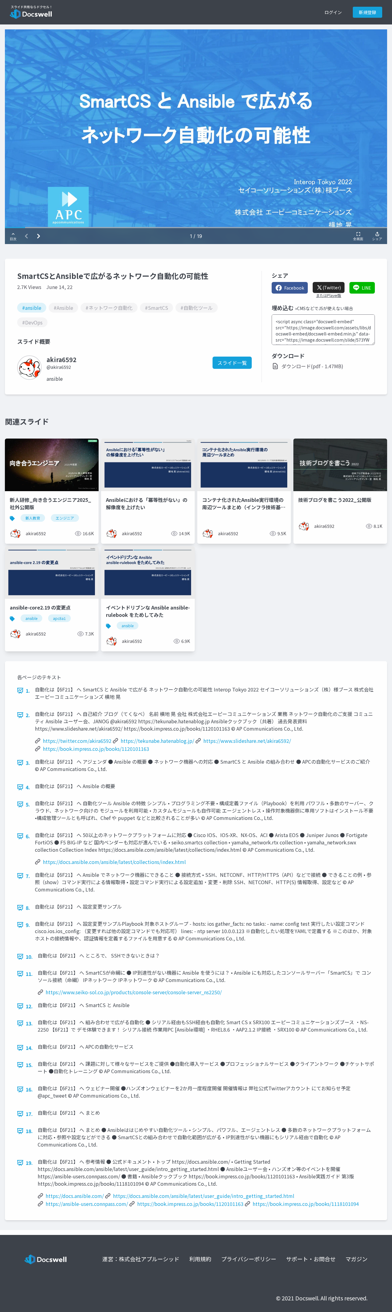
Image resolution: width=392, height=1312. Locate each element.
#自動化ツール (196, 307)
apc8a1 (59, 618)
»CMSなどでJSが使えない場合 (324, 308)
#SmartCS (156, 307)
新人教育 (32, 518)
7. (28, 876)
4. (28, 787)
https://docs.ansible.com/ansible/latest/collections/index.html (114, 861)
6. (28, 836)
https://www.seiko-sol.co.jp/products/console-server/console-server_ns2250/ (134, 992)
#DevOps (32, 322)
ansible (31, 618)
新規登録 (367, 12)
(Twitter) (331, 287)
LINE (366, 288)
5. (28, 804)
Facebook (294, 288)
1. (28, 690)
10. (29, 956)
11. (29, 973)
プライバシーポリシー (248, 1259)
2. (28, 715)
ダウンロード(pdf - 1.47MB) (312, 366)
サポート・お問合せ (311, 1259)
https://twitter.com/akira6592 (77, 740)
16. (29, 1089)
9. (28, 924)
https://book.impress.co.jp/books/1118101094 (306, 1203)
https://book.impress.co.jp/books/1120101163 (96, 748)
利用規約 (200, 1259)
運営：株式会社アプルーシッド (140, 1259)
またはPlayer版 (328, 295)
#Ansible (63, 307)
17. (29, 1113)
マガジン (356, 1259)
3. (28, 762)
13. (29, 1023)
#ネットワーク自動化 (109, 307)
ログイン (333, 12)
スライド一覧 (232, 362)
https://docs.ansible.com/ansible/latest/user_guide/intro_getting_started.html (203, 1195)
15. (29, 1065)
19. (29, 1162)
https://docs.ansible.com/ (75, 1195)
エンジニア (65, 518)
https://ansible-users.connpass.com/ (87, 1203)
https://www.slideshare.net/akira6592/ (247, 740)
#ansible (31, 307)
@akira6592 (59, 367)
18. (29, 1131)
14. (29, 1047)
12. (29, 1006)
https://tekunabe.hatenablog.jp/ (157, 740)
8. (28, 907)
